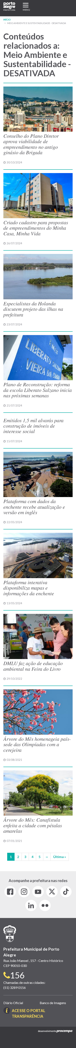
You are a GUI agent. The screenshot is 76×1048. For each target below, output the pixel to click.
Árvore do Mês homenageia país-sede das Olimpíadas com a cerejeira (37, 744)
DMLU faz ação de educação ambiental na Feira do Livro (33, 666)
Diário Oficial (13, 1003)
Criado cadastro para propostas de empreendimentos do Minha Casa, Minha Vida (35, 228)
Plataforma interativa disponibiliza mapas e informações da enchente (28, 588)
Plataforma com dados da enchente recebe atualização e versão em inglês (34, 506)
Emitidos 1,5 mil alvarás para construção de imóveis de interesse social (33, 426)
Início (7, 19)
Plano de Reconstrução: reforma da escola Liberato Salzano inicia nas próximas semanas (37, 390)
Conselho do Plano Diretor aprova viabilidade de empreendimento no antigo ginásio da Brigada (31, 144)
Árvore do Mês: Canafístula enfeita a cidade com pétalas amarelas (32, 825)
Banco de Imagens (53, 1003)
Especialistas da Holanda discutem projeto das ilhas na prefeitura (33, 309)
